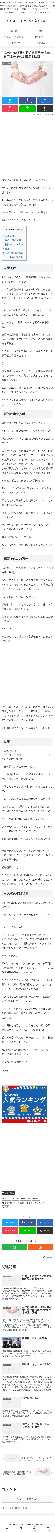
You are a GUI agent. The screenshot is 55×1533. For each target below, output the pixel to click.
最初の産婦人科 (12, 240)
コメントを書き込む (27, 1499)
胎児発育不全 (10, 1203)
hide (19, 230)
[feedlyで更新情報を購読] (14, 1247)
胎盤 (22, 1203)
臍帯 (30, 1203)
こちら (32, 838)
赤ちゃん (40, 1203)
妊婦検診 (27, 1198)
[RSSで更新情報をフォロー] (40, 1247)
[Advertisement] (27, 146)
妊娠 (16, 1198)
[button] (49, 755)
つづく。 (17, 257)
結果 (6, 248)
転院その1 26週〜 (13, 244)
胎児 (37, 1198)
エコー (7, 1198)
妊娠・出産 (9, 1193)
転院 (6, 1207)
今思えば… (9, 236)
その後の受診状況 (13, 252)
